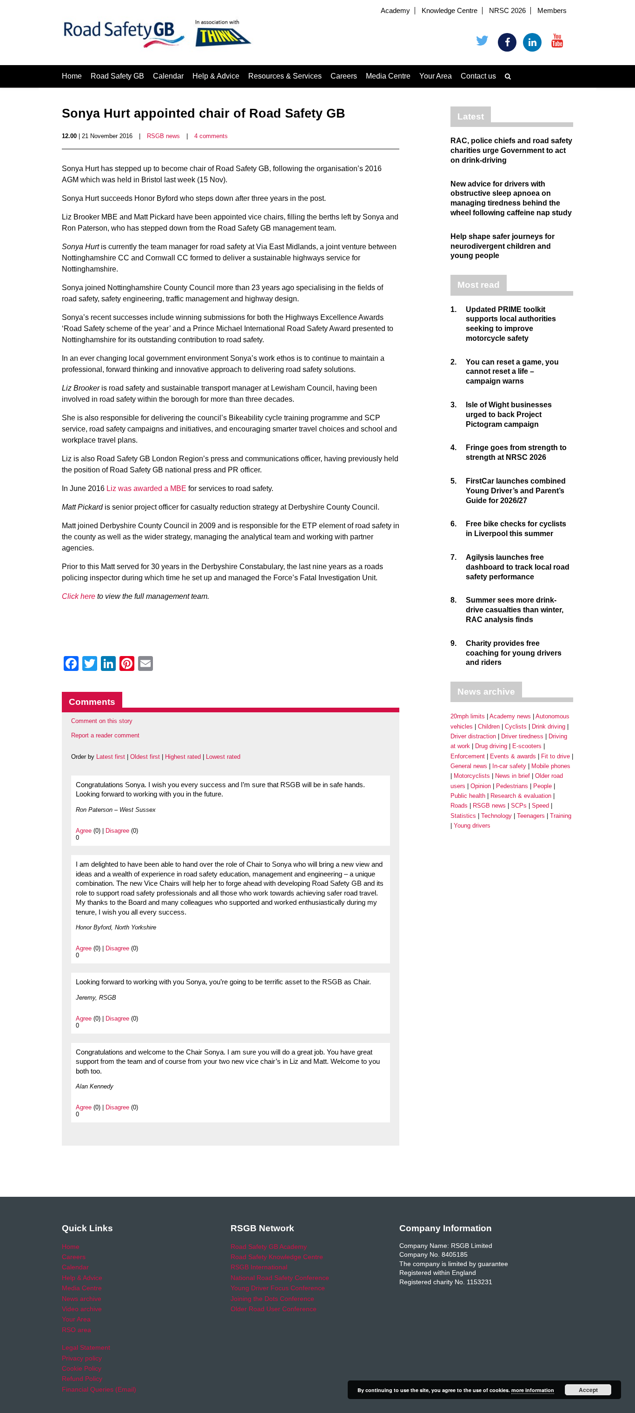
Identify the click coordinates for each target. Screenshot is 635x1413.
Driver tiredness (522, 736)
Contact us (478, 76)
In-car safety (509, 766)
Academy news (510, 716)
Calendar (168, 76)
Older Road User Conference (274, 1309)
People (542, 786)
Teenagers (531, 815)
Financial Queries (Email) (99, 1389)
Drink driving (548, 726)
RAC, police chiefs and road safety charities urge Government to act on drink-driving (511, 150)
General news (468, 766)
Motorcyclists (472, 775)
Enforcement (467, 756)
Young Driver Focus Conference (278, 1288)
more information (532, 1389)
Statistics (463, 815)
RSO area (76, 1329)
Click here (78, 596)
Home (72, 76)
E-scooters (527, 746)
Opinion (480, 786)
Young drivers (472, 825)
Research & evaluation (520, 795)
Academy (395, 10)
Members (552, 10)
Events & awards (513, 756)
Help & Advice (215, 76)
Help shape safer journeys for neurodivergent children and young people (502, 246)
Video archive (82, 1309)
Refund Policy (82, 1378)
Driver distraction (473, 736)
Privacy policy (82, 1358)
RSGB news (163, 136)
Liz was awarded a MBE (146, 488)
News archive (81, 1298)
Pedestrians (512, 786)
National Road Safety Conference (280, 1277)
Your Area (435, 76)
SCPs (519, 805)
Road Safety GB (117, 76)
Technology (496, 815)
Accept (588, 1390)
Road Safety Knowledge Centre (277, 1256)
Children (489, 726)
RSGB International (259, 1267)
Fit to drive (555, 756)
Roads (459, 805)
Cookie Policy (81, 1368)
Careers (344, 76)
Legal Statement (86, 1347)
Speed (540, 805)
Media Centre (388, 76)
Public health (467, 795)
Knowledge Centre (449, 10)
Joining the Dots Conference (272, 1298)
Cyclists (516, 726)
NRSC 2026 (507, 10)
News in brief (512, 775)
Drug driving (491, 746)
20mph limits (467, 716)
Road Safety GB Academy (269, 1246)
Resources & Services (285, 76)
